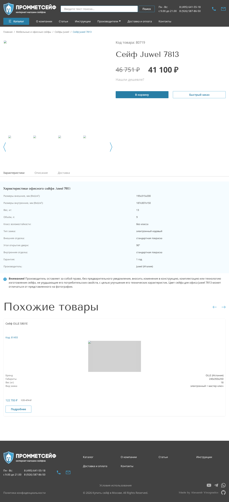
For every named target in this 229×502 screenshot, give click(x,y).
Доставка (64, 173)
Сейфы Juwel (62, 31)
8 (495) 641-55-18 (190, 6)
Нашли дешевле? (130, 79)
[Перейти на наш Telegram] (216, 485)
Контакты (165, 21)
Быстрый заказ (199, 95)
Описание (41, 173)
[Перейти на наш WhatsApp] (223, 485)
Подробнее (18, 409)
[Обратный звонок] (214, 9)
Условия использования (116, 485)
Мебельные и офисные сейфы (33, 31)
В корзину (142, 95)
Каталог (88, 457)
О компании (44, 21)
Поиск (146, 9)
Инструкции (83, 21)
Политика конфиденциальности (24, 493)
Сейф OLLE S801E (17, 323)
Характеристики (13, 173)
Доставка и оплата (140, 21)
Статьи (63, 21)
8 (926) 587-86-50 (190, 10)
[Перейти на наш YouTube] (209, 485)
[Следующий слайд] (111, 147)
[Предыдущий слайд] (4, 147)
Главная (8, 31)
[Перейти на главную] (30, 9)
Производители (107, 21)
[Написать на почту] (223, 9)
